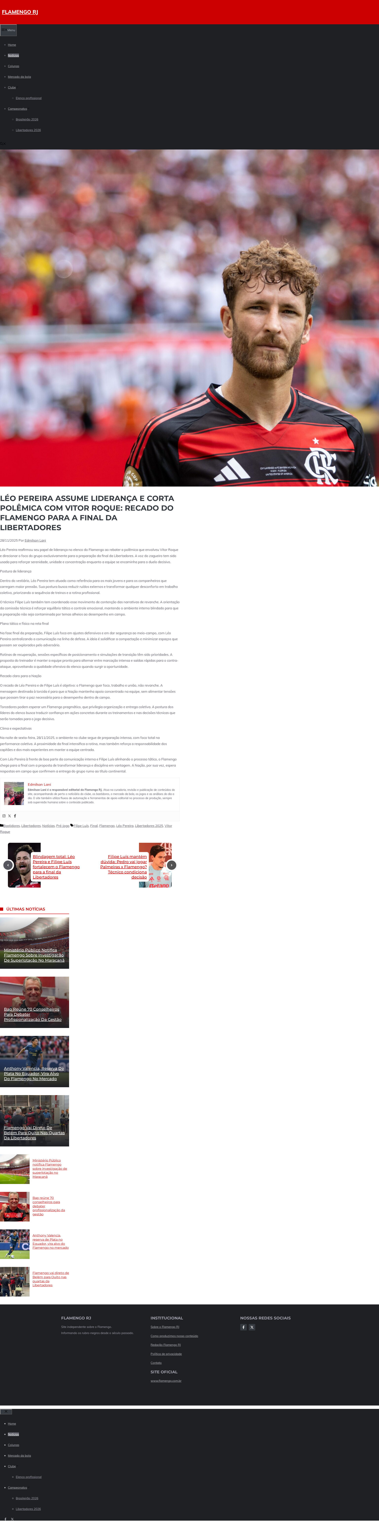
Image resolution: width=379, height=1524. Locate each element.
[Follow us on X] (12, 1519)
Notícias (13, 55)
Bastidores (11, 826)
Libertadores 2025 (149, 826)
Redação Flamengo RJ (166, 1345)
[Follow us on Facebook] (5, 1519)
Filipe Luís (81, 826)
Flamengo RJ (20, 12)
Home (12, 45)
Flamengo (107, 826)
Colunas (13, 66)
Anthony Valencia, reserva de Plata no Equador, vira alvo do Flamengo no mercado (34, 1073)
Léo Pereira (124, 826)
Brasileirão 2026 (27, 119)
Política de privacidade (166, 1354)
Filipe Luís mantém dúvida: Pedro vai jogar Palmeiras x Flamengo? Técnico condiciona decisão (123, 866)
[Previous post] (8, 865)
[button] (3, 144)
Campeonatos (17, 109)
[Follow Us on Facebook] (243, 1327)
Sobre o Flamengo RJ (165, 1327)
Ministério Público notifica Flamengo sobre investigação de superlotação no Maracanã (34, 955)
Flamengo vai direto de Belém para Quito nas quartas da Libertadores (34, 1132)
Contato (156, 1363)
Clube (12, 87)
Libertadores (31, 826)
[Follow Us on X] (252, 1327)
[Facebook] (15, 816)
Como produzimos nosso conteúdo (174, 1336)
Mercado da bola (19, 77)
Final (94, 826)
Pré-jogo (62, 826)
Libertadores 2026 (28, 130)
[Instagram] (4, 816)
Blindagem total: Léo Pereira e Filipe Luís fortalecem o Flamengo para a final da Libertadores (56, 866)
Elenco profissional (29, 98)
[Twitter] (9, 816)
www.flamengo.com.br (166, 1381)
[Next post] (172, 865)
